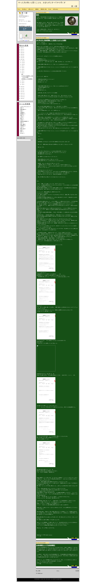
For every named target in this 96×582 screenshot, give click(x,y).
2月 (22, 82)
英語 (21, 107)
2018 (22, 57)
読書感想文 (22, 125)
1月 (22, 84)
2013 (22, 91)
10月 (23, 64)
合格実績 (22, 112)
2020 (22, 54)
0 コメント (51, 562)
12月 (23, 60)
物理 (21, 130)
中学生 (21, 119)
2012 (22, 93)
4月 (22, 72)
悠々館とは (24, 9)
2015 (22, 88)
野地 (21, 131)
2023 (22, 50)
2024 (22, 49)
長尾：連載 (22, 124)
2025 (22, 47)
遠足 (37, 15)
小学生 (21, 116)
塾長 (40, 563)
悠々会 (49, 9)
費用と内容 (22, 128)
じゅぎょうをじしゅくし (25, 106)
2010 (22, 96)
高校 (21, 110)
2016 (22, 86)
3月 (22, 81)
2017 (22, 59)
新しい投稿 (38, 570)
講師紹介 (37, 9)
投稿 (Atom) (40, 573)
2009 (22, 98)
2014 (22, 90)
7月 (22, 67)
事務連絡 (22, 113)
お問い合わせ (55, 9)
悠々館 (74, 6)
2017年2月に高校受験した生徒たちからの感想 (51, 40)
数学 (21, 118)
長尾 (21, 122)
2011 (22, 95)
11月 (23, 62)
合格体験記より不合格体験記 (45, 545)
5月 (22, 71)
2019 (22, 56)
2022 (22, 52)
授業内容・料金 (44, 9)
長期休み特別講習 (23, 121)
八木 (40, 535)
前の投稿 (77, 570)
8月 (22, 66)
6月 (22, 69)
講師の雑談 (22, 109)
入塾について (30, 9)
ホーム (19, 9)
